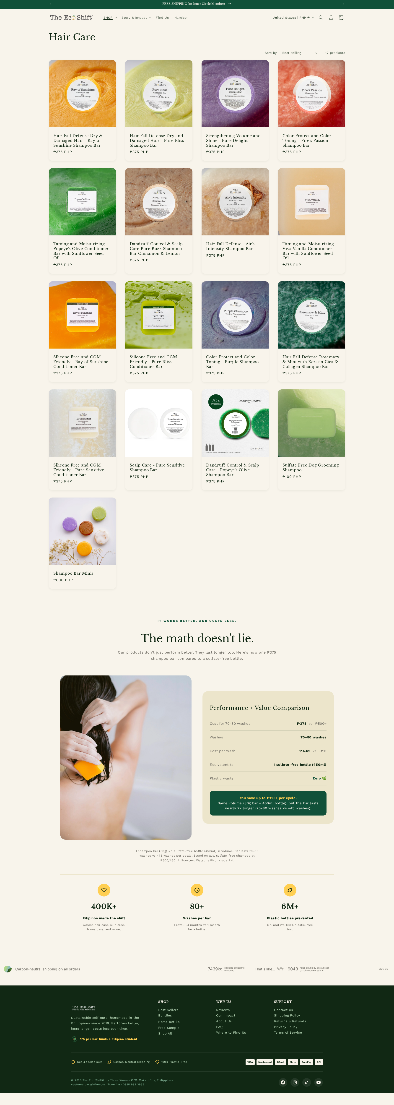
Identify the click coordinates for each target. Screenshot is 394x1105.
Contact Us (283, 1010)
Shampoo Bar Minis (73, 573)
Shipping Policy (287, 1015)
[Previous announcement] (50, 4)
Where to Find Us (231, 1032)
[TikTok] (306, 1082)
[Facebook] (283, 1082)
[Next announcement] (344, 4)
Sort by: (271, 53)
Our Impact (225, 1015)
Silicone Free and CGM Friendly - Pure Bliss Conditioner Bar (153, 362)
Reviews (223, 1010)
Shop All (165, 1033)
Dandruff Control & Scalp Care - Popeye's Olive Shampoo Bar (232, 470)
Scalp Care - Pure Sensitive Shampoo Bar (157, 467)
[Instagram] (294, 1082)
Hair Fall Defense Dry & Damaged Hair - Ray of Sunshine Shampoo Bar (78, 140)
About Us (224, 1021)
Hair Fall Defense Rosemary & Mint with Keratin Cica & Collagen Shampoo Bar (311, 362)
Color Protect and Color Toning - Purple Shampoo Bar (232, 362)
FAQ (219, 1027)
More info (384, 969)
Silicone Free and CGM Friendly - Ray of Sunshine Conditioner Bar (80, 362)
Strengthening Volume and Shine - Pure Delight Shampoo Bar (233, 140)
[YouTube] (318, 1082)
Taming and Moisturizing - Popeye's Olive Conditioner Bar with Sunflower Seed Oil (81, 251)
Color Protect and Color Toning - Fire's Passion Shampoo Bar (307, 140)
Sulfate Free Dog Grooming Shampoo (311, 467)
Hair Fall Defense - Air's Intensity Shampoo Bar (230, 246)
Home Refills (168, 1022)
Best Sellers (168, 1010)
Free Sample (168, 1027)
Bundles (165, 1015)
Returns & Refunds (290, 1021)
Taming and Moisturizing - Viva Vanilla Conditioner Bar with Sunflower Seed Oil (310, 251)
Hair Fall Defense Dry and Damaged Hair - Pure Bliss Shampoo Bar (157, 140)
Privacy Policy (285, 1027)
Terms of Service (288, 1032)
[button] (110, 17)
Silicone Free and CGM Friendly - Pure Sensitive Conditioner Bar (78, 470)
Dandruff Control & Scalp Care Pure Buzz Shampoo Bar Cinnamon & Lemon (156, 249)
